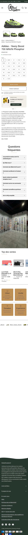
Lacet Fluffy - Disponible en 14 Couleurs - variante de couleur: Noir (5, 280)
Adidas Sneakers (10, 40)
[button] (22, 8)
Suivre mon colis (10, 511)
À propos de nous (6, 491)
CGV (2, 511)
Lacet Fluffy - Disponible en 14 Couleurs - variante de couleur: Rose (2, 280)
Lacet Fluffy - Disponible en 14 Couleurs (6, 273)
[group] (14, 1)
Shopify (18, 528)
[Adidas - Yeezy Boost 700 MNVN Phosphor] (6, 34)
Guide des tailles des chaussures (10, 519)
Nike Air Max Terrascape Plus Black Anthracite (18, 273)
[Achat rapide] (9, 264)
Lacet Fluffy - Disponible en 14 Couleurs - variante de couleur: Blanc (7, 280)
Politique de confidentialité (8, 502)
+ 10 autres (3, 281)
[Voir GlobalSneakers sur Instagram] (2, 524)
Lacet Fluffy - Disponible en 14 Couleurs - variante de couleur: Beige (9, 280)
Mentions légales (6, 508)
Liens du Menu (5, 486)
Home (2, 40)
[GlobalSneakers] (14, 8)
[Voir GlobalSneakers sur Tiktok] (6, 524)
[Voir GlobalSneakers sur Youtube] (13, 524)
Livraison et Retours (6, 505)
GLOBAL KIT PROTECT (16, 99)
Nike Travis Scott (20, 324)
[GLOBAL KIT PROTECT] (5, 101)
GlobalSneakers (8, 528)
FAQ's (2, 499)
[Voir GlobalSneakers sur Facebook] (9, 524)
